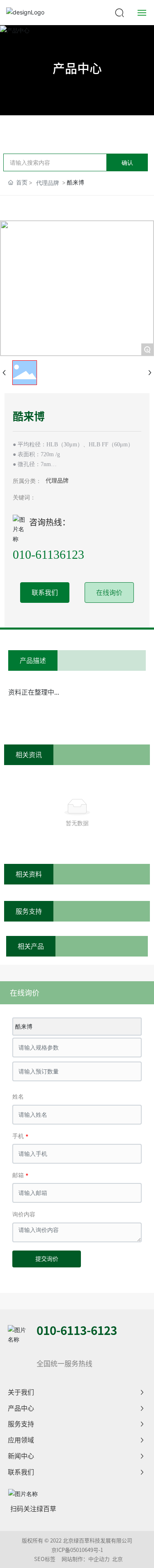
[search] (119, 11)
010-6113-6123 (77, 1330)
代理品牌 (47, 182)
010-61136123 (48, 554)
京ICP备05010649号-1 (77, 1550)
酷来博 (23, 1026)
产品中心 (77, 68)
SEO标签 (44, 1559)
